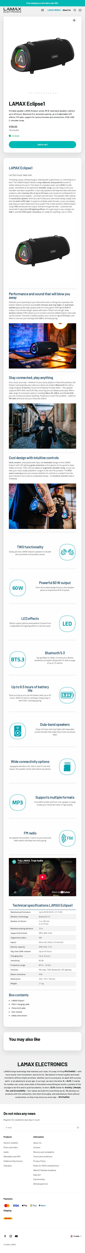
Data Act (37, 1175)
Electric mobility (11, 1143)
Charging (8, 1165)
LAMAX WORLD (54, 10)
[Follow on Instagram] (10, 1236)
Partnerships (39, 1179)
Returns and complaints (43, 1152)
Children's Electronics (13, 1161)
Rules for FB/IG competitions (46, 1165)
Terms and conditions (42, 1156)
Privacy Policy (39, 1161)
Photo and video (11, 1147)
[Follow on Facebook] (5, 1236)
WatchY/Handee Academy (44, 1170)
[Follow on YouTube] (16, 1236)
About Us (67, 10)
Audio (6, 1152)
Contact (36, 1147)
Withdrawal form (40, 1184)
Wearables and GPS (12, 1156)
